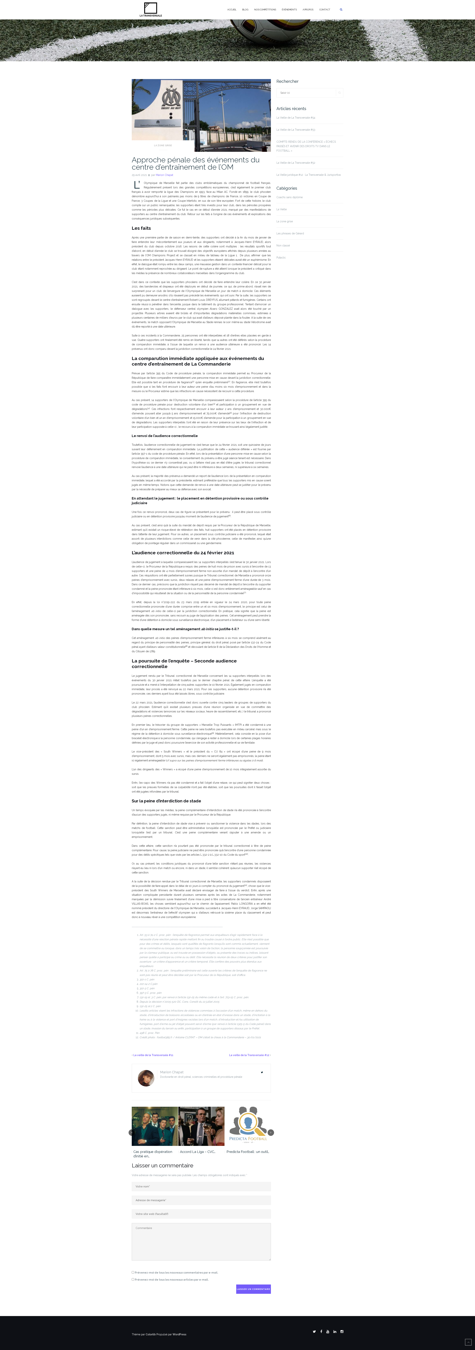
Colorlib (151, 1334)
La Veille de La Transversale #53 (295, 129)
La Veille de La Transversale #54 (295, 117)
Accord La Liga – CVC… (197, 1152)
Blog (245, 9)
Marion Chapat (164, 175)
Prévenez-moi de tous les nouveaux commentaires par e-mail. (176, 1272)
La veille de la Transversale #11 (153, 1055)
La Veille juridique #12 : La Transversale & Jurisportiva (308, 174)
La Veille (281, 209)
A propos (308, 9)
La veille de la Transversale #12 (249, 1055)
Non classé (283, 245)
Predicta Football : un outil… (248, 1152)
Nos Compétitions (265, 9)
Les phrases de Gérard (290, 233)
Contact (324, 9)
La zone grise (163, 145)
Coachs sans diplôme (289, 197)
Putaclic (281, 257)
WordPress (179, 1334)
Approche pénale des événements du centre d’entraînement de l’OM (196, 163)
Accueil (231, 9)
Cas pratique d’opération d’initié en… (152, 1154)
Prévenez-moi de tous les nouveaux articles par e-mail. (172, 1279)
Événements (289, 9)
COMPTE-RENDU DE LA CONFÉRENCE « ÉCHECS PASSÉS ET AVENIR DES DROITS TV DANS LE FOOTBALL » (306, 146)
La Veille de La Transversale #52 (295, 162)
